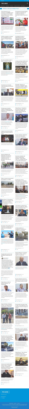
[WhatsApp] (1, 206)
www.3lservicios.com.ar (14, 407)
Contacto (18, 403)
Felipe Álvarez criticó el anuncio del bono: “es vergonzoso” (6, 283)
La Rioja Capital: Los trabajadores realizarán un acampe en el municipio (20, 229)
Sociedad (17, 33)
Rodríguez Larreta (3, 328)
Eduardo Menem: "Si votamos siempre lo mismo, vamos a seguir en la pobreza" (21, 253)
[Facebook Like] (1, 203)
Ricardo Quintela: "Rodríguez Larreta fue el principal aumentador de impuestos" (21, 136)
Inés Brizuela (20, 195)
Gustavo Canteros (24, 98)
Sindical (3, 55)
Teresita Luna (23, 196)
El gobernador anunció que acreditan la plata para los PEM (6, 255)
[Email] (1, 208)
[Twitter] (26, 1)
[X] (1, 204)
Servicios (15, 403)
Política (17, 103)
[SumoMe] (1, 210)
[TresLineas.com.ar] (5, 3)
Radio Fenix (16, 8)
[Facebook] (24, 1)
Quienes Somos (11, 403)
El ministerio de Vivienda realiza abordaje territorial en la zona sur (7, 86)
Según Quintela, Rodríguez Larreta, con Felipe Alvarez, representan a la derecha (6, 305)
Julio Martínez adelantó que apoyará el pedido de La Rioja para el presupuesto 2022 (21, 207)
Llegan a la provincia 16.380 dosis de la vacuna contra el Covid (7, 132)
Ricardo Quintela (7, 121)
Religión (3, 80)
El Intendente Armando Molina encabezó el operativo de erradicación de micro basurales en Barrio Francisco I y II (21, 14)
